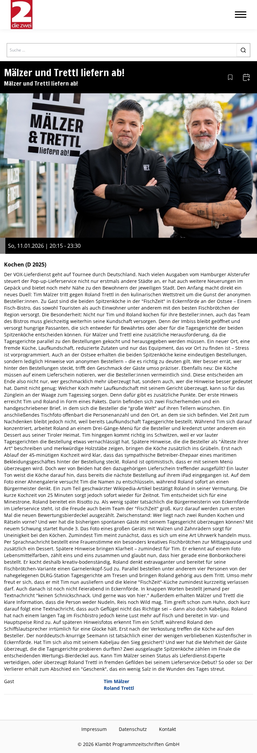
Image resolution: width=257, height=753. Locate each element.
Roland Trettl (119, 688)
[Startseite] (21, 14)
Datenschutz (133, 729)
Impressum (94, 729)
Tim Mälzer (116, 681)
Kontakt (167, 729)
